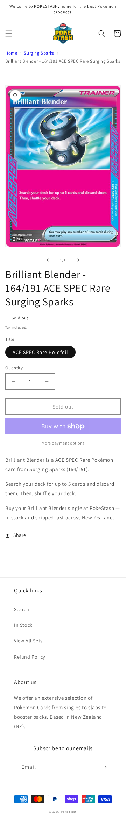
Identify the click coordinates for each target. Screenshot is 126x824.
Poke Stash (69, 812)
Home (11, 53)
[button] (8, 33)
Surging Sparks (39, 53)
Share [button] (19, 535)
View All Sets (28, 641)
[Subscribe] (104, 767)
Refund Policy (29, 657)
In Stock (23, 625)
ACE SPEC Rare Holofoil (40, 352)
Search (21, 609)
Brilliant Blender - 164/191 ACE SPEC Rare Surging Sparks (62, 61)
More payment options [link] (63, 443)
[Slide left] (47, 260)
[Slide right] (78, 260)
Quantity (14, 368)
